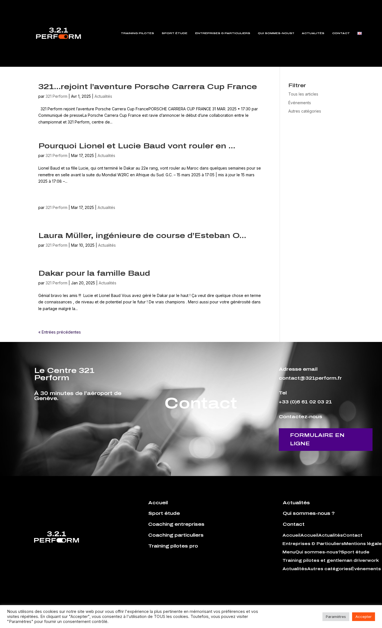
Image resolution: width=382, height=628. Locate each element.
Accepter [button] (363, 616)
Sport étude (174, 33)
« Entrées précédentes (59, 332)
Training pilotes (137, 33)
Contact (341, 33)
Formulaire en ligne (317, 439)
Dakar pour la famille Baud (94, 273)
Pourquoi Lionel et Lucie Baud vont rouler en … (136, 146)
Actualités (313, 33)
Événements (299, 102)
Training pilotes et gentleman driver (324, 561)
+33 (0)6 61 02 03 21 (305, 401)
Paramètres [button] (336, 616)
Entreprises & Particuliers (222, 33)
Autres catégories (304, 111)
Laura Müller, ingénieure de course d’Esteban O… (142, 235)
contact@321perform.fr (310, 378)
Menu (288, 552)
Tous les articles (303, 94)
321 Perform (56, 96)
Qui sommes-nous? (276, 33)
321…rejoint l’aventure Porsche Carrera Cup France (147, 87)
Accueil (291, 535)
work (373, 561)
